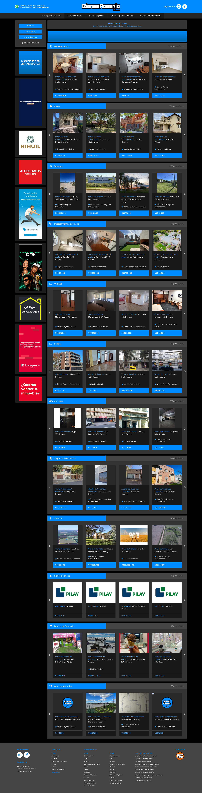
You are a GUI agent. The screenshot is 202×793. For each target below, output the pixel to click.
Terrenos (86, 761)
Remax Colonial (162, 149)
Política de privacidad (58, 769)
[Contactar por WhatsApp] (30, 62)
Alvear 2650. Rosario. (97, 491)
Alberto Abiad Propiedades (101, 327)
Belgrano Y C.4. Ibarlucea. (133, 257)
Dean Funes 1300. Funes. (65, 139)
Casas (85, 758)
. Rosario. (64, 606)
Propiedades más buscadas (143, 753)
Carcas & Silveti (96, 441)
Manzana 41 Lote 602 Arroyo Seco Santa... (100, 199)
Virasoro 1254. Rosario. (164, 659)
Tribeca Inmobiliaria (65, 267)
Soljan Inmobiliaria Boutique (101, 267)
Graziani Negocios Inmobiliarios (129, 440)
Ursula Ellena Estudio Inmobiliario (163, 88)
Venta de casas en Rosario (143, 761)
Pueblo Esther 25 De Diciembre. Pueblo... (66, 719)
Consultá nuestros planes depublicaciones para (34, 7)
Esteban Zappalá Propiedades (63, 557)
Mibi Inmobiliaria (63, 669)
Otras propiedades (89, 786)
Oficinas (86, 767)
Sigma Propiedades (65, 89)
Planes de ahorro (89, 780)
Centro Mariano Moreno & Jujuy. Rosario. (65, 79)
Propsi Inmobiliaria (64, 727)
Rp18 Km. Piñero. (131, 139)
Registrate (30, 31)
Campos (86, 777)
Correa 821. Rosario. (98, 139)
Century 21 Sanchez (65, 441)
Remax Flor (161, 267)
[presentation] (49, 75)
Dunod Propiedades (98, 384)
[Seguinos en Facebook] (184, 6)
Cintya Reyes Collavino (132, 727)
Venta (86, 753)
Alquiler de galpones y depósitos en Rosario (148, 775)
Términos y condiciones (59, 761)
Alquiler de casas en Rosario (144, 758)
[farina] (30, 102)
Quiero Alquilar (121, 16)
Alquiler (112, 753)
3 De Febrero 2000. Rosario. (67, 257)
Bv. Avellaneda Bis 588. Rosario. (100, 659)
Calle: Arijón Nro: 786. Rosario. (132, 659)
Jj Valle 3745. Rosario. (165, 139)
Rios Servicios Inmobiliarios (101, 207)
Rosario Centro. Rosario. (167, 606)
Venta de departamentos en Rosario (146, 767)
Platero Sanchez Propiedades (162, 668)
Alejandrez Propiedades (100, 89)
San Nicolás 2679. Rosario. (166, 491)
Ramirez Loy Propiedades (167, 207)
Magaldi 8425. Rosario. (131, 491)
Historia (54, 767)
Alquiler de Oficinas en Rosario (144, 769)
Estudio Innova (129, 267)
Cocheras (87, 772)
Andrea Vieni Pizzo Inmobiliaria (97, 726)
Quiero (75, 16)
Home (54, 753)
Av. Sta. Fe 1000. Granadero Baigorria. (100, 79)
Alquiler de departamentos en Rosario (147, 764)
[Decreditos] (30, 214)
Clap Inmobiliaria (163, 327)
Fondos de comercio (90, 783)
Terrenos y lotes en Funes (143, 780)
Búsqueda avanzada (52, 16)
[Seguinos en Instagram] (178, 6)
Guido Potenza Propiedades (167, 441)
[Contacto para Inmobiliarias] (17, 6)
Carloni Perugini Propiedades (128, 88)
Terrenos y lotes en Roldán (143, 777)
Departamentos (89, 756)
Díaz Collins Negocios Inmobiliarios (131, 206)
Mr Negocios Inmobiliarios (101, 501)
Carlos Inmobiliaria (64, 149)
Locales (86, 769)
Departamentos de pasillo (92, 764)
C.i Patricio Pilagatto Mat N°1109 (132, 326)
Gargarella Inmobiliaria (99, 149)
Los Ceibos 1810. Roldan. (66, 491)
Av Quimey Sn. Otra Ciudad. (67, 659)
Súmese (54, 758)
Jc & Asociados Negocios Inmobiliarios (66, 500)
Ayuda (54, 764)
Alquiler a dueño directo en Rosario (146, 756)
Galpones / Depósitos (90, 775)
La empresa (55, 756)
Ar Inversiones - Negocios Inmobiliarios (66, 206)
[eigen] (30, 308)
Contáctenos (56, 772)
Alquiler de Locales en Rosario (144, 772)
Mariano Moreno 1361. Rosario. (166, 79)
